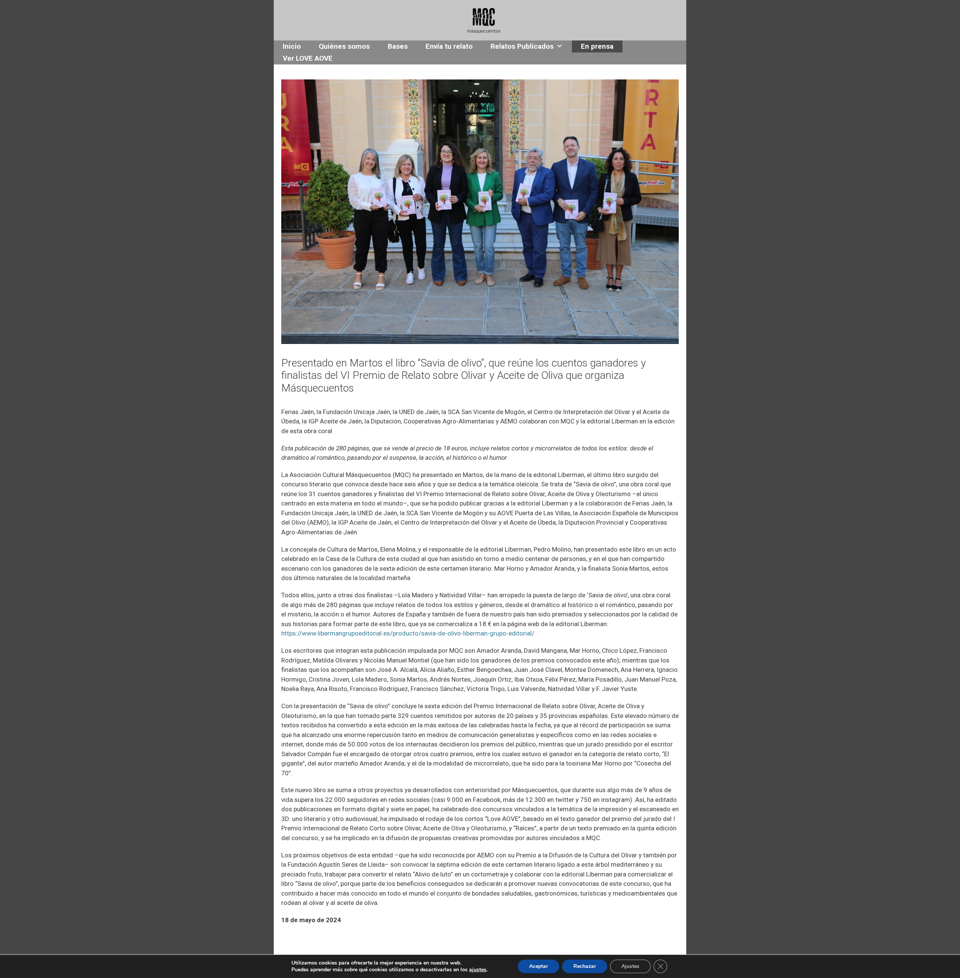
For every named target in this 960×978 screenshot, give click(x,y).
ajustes (477, 969)
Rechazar (584, 966)
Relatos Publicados (522, 46)
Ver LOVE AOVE (308, 58)
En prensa (597, 46)
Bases (398, 46)
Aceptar (538, 966)
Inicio (292, 46)
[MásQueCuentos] (484, 19)
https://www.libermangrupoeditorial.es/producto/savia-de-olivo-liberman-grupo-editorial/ (407, 633)
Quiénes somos (344, 46)
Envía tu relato (449, 46)
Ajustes (630, 966)
